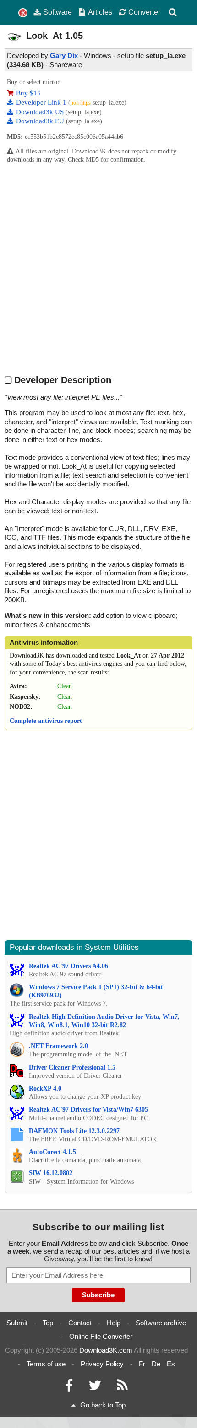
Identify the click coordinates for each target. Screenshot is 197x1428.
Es (171, 1364)
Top (48, 1323)
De (156, 1364)
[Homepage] (23, 13)
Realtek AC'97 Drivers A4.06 (68, 966)
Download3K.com (105, 1350)
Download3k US (41, 112)
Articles (100, 12)
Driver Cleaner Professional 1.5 (72, 1067)
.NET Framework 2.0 (58, 1046)
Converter (144, 12)
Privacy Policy (102, 1364)
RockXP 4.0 (45, 1088)
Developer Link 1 (42, 102)
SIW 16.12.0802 (50, 1173)
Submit (16, 1323)
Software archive (161, 1323)
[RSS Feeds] (122, 1387)
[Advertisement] (98, 268)
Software (57, 12)
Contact (80, 1323)
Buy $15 (28, 93)
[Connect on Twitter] (95, 1387)
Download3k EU (41, 121)
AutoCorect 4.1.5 (52, 1152)
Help (113, 1323)
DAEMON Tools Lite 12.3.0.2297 (74, 1131)
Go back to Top (103, 1405)
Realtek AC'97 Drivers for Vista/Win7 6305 (88, 1109)
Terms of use (46, 1364)
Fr (142, 1364)
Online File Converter (100, 1336)
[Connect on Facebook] (68, 1387)
